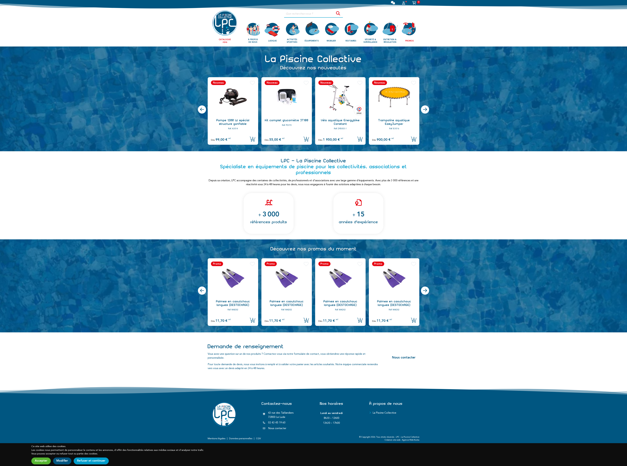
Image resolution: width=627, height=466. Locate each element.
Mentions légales (216, 438)
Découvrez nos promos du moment (314, 249)
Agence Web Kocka (410, 440)
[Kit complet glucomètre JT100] (233, 97)
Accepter (41, 460)
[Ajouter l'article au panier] (252, 139)
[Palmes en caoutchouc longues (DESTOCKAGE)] (233, 278)
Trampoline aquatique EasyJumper (340, 122)
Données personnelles (240, 438)
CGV (258, 438)
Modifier (62, 460)
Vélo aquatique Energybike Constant (286, 122)
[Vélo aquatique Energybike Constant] (286, 97)
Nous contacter (404, 357)
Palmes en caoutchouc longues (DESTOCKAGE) (233, 303)
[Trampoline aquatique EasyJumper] (340, 97)
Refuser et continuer (91, 460)
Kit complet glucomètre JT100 (233, 120)
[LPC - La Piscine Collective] (225, 23)
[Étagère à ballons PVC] (394, 97)
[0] (414, 3)
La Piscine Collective (384, 413)
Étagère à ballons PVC (394, 120)
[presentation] (202, 109)
